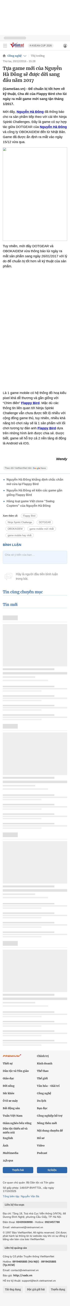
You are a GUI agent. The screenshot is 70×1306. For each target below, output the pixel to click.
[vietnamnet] (17, 47)
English (8, 1138)
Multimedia (10, 1153)
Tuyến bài (18, 1170)
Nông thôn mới (47, 1123)
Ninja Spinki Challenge (20, 522)
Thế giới (42, 1078)
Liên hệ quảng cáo (16, 1247)
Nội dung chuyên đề (50, 1130)
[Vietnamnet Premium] (12, 1057)
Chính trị (43, 1056)
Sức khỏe (8, 1093)
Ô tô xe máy (10, 1100)
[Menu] (5, 45)
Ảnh (5, 1145)
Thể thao (43, 1071)
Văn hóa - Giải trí (48, 1086)
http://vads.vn (22, 1275)
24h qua (8, 1160)
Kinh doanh (44, 1063)
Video (41, 1145)
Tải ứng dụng (13, 1289)
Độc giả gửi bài (36, 1289)
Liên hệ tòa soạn (14, 1204)
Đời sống (9, 1086)
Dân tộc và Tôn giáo (16, 1071)
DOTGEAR (45, 522)
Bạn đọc (42, 1108)
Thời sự (8, 1063)
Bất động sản (11, 1108)
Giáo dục (8, 1078)
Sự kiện (52, 1170)
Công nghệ (14, 55)
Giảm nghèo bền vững (17, 1123)
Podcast (42, 1153)
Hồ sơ (40, 1138)
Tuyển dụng (58, 1289)
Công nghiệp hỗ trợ (49, 1115)
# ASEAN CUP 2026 (41, 45)
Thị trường (38, 55)
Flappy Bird (29, 515)
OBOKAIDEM (15, 528)
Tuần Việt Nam (12, 1115)
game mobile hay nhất (20, 535)
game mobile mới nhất (41, 528)
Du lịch (41, 1100)
